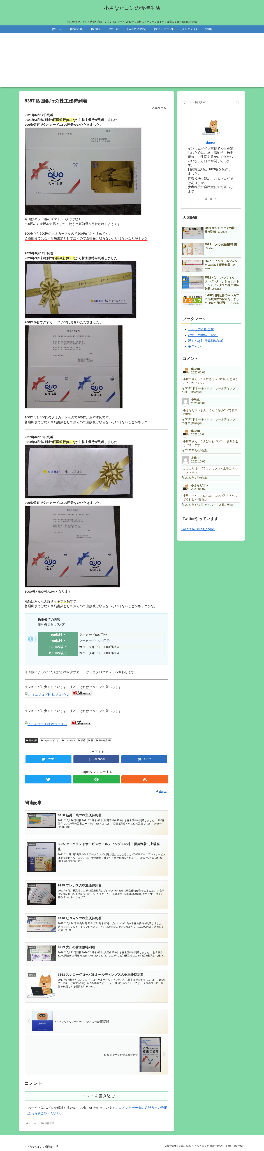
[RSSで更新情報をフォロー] (144, 779)
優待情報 (33, 740)
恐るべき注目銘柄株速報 (206, 341)
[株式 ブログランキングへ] (82, 695)
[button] (237, 102)
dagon (211, 142)
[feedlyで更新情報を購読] (96, 779)
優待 (83, 740)
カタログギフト (51, 740)
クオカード (69, 740)
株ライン (194, 346)
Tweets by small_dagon (198, 529)
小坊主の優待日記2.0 (203, 335)
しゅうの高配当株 (201, 329)
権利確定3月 (105, 740)
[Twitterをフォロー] (48, 779)
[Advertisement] (132, 62)
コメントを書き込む (96, 1096)
